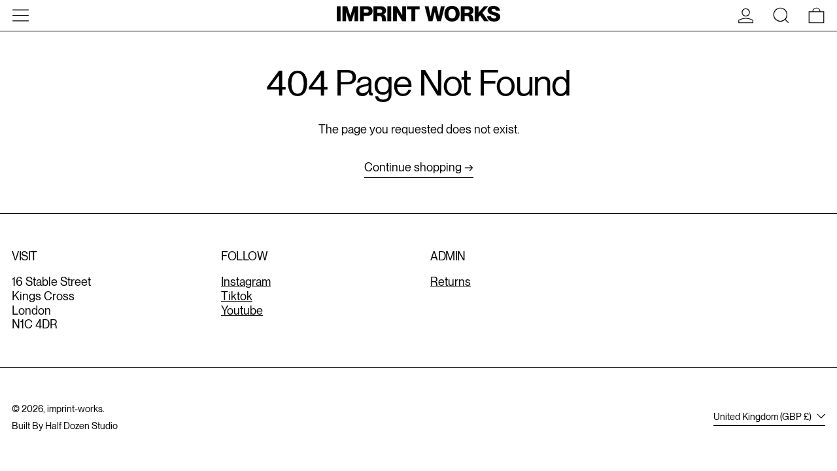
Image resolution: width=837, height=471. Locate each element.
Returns (450, 281)
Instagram (246, 281)
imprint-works (75, 408)
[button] (781, 15)
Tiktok (236, 296)
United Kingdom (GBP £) (763, 416)
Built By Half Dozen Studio (65, 425)
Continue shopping (413, 167)
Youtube (242, 310)
